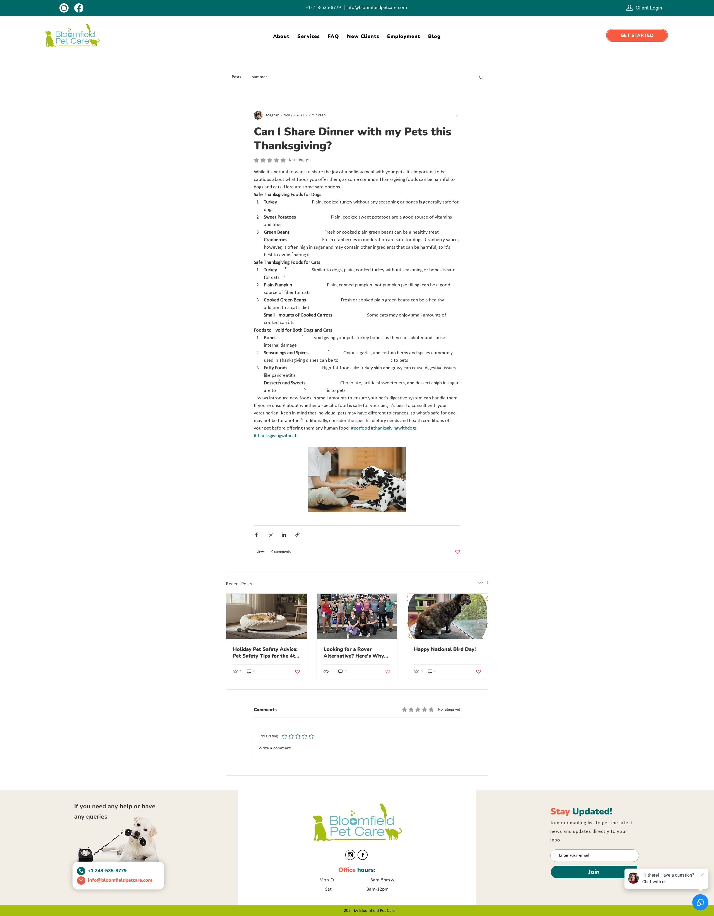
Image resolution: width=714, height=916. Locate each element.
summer (259, 77)
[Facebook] (78, 8)
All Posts (233, 77)
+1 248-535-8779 (107, 870)
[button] (481, 77)
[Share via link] (297, 534)
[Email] (81, 880)
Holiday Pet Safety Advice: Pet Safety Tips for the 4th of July (265, 652)
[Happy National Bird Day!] (447, 616)
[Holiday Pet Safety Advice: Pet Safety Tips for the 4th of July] (266, 616)
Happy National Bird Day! (445, 649)
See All (483, 583)
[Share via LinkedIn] (283, 534)
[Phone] (81, 871)
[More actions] (457, 115)
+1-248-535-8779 (323, 7)
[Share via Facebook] (256, 534)
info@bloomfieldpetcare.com (376, 7)
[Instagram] (64, 8)
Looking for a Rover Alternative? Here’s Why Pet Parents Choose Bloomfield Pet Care (354, 652)
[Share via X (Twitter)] (270, 534)
